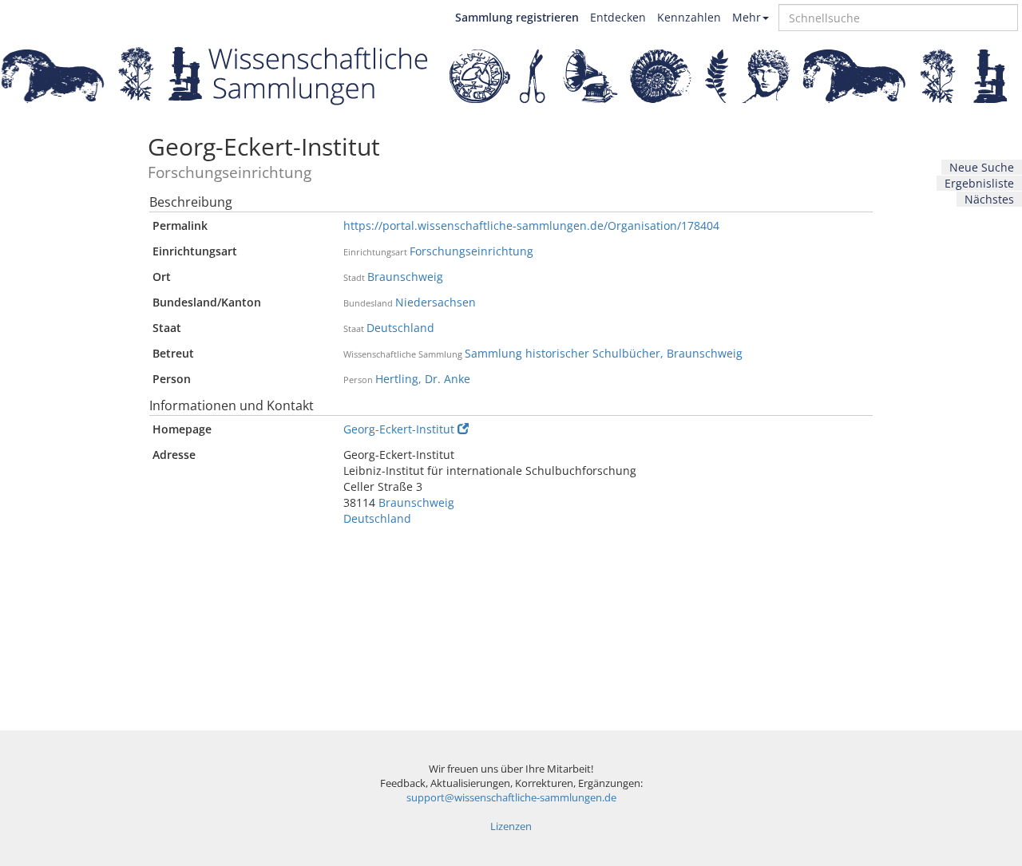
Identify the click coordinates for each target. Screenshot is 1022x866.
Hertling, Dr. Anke (422, 378)
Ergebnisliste (979, 183)
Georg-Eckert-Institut (398, 429)
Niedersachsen (435, 302)
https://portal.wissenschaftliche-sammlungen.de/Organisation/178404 (531, 225)
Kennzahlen (689, 17)
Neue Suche (981, 167)
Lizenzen (511, 826)
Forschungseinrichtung (471, 251)
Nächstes (989, 199)
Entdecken (618, 17)
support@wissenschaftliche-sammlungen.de (511, 798)
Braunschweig (405, 276)
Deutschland (400, 327)
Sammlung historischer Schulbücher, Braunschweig (604, 353)
